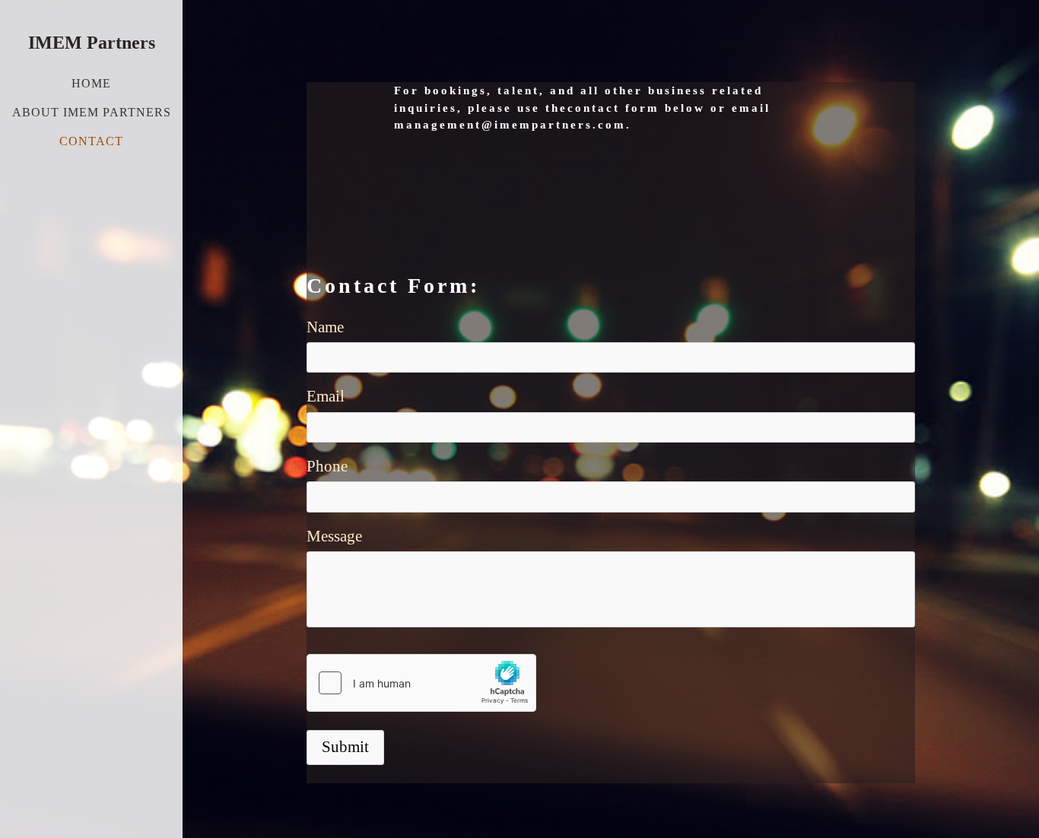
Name (325, 327)
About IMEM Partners (91, 112)
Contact (91, 141)
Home (91, 83)
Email (326, 396)
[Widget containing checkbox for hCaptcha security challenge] (421, 683)
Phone (327, 466)
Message (334, 536)
